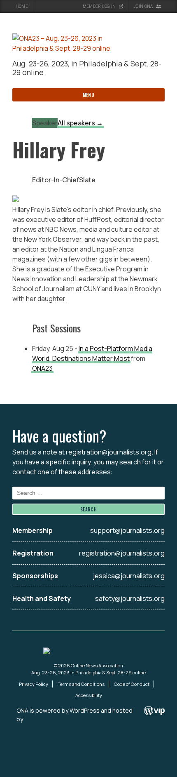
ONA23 (42, 368)
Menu (89, 95)
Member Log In (100, 6)
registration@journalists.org (108, 452)
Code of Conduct (131, 684)
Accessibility (88, 695)
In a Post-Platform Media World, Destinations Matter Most (92, 353)
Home (22, 6)
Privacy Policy (33, 684)
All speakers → (80, 122)
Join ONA (143, 6)
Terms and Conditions (81, 684)
